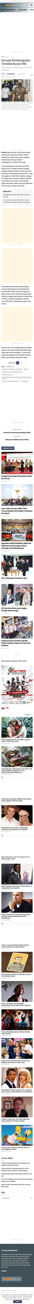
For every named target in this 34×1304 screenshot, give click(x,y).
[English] (2, 709)
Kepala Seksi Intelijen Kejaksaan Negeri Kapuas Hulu (16, 378)
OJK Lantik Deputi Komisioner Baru (14, 578)
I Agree (17, 1301)
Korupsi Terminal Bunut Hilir (10, 381)
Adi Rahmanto (10, 366)
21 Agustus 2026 (5, 550)
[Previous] (15, 654)
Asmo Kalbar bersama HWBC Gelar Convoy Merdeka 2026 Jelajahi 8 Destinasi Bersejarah (16, 511)
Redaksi (3, 1271)
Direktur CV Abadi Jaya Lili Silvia (12, 369)
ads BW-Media (23, 10)
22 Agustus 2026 (5, 516)
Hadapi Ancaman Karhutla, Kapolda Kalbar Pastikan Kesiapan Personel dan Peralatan (15, 643)
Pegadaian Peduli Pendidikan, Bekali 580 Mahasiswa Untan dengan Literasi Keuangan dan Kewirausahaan (16, 545)
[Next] (18, 654)
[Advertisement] (17, 31)
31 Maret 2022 (21, 74)
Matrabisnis (11, 74)
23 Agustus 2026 (5, 481)
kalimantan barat (7, 374)
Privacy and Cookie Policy (21, 1299)
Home (2, 57)
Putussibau (24, 381)
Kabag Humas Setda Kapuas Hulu (12, 372)
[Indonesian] (7, 709)
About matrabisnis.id (8, 10)
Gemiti (26, 369)
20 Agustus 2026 (6, 613)
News (7, 57)
